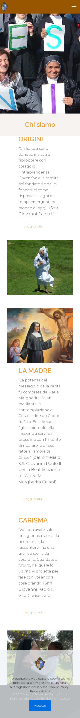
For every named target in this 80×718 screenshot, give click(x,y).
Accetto (40, 706)
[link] (40, 267)
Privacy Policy (40, 691)
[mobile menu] (74, 6)
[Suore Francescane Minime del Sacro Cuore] (4, 6)
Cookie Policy (58, 687)
